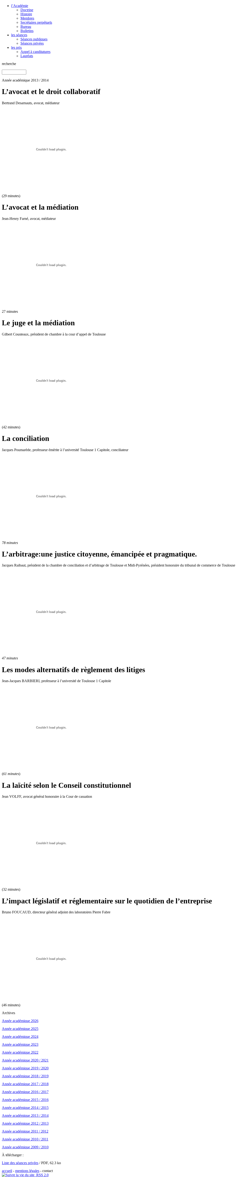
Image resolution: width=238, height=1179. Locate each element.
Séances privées (32, 43)
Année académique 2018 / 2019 (25, 1076)
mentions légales (27, 1171)
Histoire (26, 14)
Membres (27, 18)
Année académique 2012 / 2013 (25, 1123)
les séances (19, 35)
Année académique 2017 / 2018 (25, 1084)
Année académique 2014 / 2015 (25, 1108)
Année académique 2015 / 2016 (25, 1100)
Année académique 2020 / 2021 (25, 1060)
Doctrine (26, 10)
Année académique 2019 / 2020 (25, 1068)
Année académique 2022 (20, 1052)
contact (47, 1171)
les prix (16, 47)
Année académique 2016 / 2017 (25, 1092)
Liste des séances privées (20, 1163)
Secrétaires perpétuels (36, 22)
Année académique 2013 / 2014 (25, 1115)
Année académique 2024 (20, 1037)
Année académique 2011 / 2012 (25, 1131)
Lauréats (26, 56)
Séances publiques (33, 39)
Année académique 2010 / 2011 (25, 1139)
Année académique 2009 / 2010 (25, 1147)
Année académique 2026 (20, 1021)
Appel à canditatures (35, 52)
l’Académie (19, 6)
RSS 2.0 (41, 1175)
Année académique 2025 (20, 1029)
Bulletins (26, 31)
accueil (7, 1171)
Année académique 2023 (20, 1044)
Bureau (25, 27)
